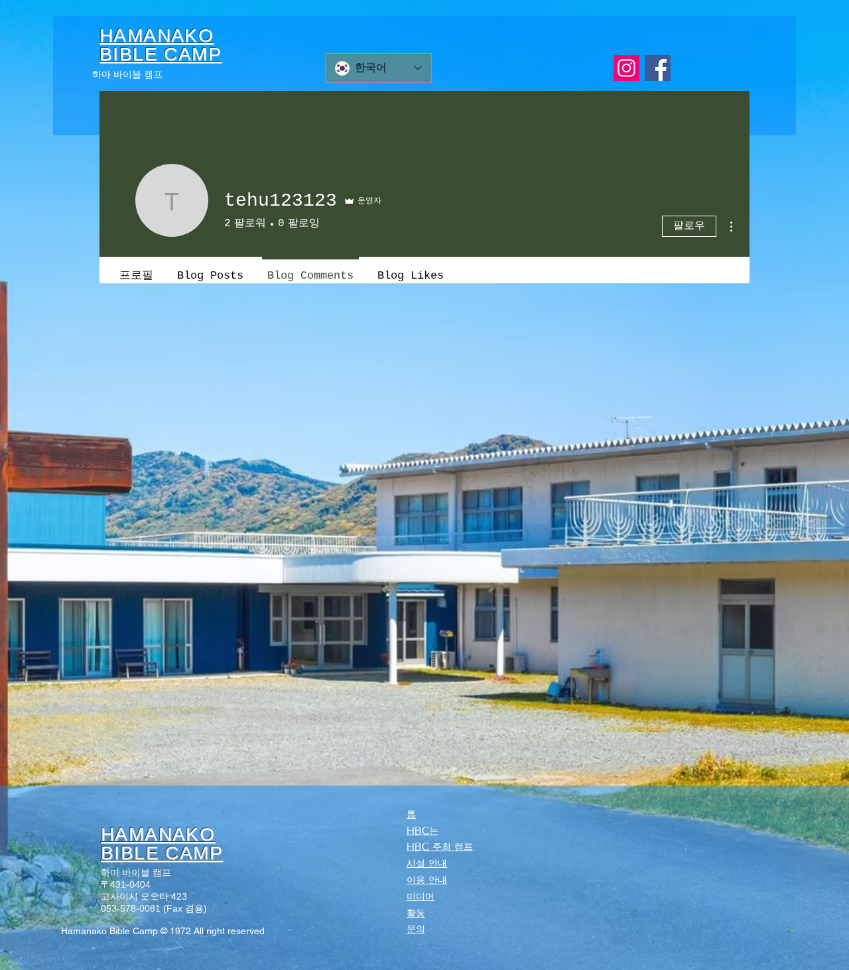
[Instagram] (626, 68)
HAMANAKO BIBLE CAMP (162, 843)
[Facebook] (658, 68)
